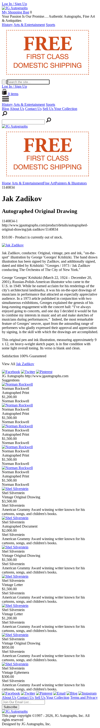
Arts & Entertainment (29, 25)
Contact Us (33, 109)
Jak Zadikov (25, 364)
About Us (17, 109)
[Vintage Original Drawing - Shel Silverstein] (15, 489)
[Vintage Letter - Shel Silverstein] (15, 576)
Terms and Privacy (84, 697)
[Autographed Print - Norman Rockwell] (17, 384)
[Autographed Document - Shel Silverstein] (15, 518)
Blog (5, 109)
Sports (50, 25)
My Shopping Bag (15, 12)
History (7, 25)
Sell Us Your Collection (60, 109)
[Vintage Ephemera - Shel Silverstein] (15, 664)
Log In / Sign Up (14, 4)
